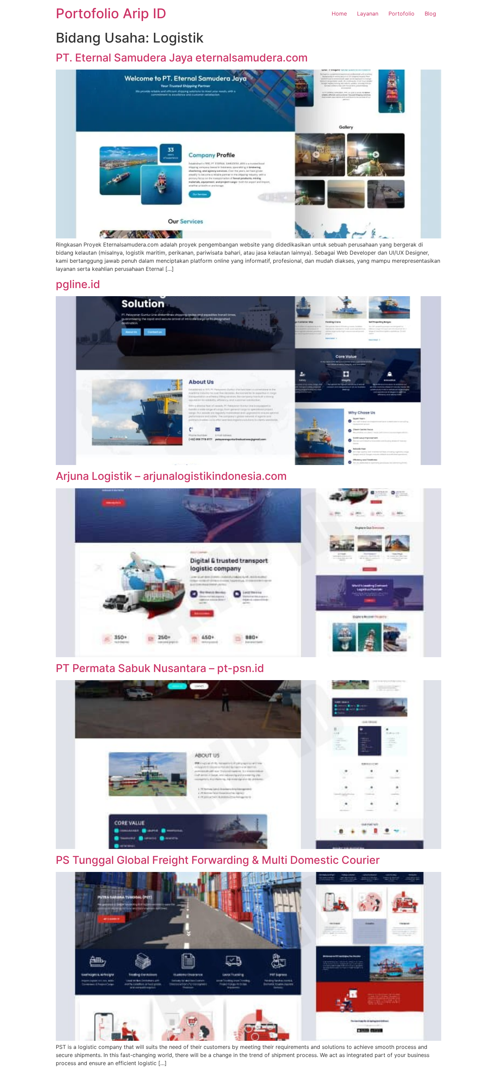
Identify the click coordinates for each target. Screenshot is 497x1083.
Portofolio (401, 13)
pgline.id (78, 284)
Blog (430, 13)
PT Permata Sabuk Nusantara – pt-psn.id (160, 668)
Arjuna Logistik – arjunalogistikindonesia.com (171, 476)
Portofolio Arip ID (111, 13)
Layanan (367, 13)
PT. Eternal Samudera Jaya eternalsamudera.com (182, 57)
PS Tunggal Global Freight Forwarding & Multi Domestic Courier (218, 860)
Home (339, 13)
